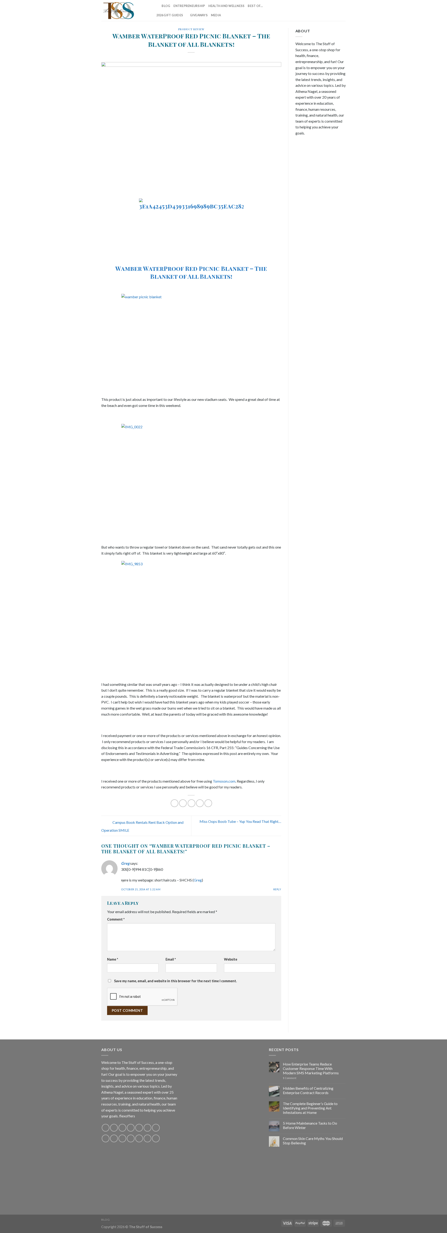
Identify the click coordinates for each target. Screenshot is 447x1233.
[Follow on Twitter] (318, 10)
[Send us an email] (324, 10)
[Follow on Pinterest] (330, 10)
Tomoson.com (224, 781)
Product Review (191, 29)
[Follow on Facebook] (300, 10)
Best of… (255, 6)
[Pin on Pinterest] (200, 803)
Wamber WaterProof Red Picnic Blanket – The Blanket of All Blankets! (191, 272)
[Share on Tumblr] (208, 803)
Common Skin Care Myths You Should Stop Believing (313, 1140)
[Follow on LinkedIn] (337, 10)
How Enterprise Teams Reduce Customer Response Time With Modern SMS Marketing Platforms (311, 1068)
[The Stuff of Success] (124, 10)
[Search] (156, 5)
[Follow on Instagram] (306, 10)
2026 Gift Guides (169, 15)
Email (171, 959)
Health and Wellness (226, 6)
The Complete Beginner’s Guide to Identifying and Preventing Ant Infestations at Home (310, 1108)
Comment (116, 919)
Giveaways (199, 15)
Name (112, 959)
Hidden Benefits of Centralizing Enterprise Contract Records (308, 1090)
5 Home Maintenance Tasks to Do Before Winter (310, 1125)
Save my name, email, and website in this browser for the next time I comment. (175, 981)
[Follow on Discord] (156, 1128)
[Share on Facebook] (174, 803)
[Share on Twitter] (183, 803)
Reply (277, 889)
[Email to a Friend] (191, 803)
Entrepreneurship (189, 6)
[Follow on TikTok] (312, 10)
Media (216, 15)
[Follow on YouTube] (343, 10)
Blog (166, 6)
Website (230, 959)
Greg (125, 863)
